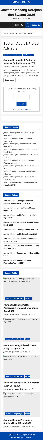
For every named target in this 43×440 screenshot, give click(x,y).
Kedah (27, 339)
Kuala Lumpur (28, 55)
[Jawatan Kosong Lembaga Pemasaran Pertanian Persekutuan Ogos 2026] (21, 289)
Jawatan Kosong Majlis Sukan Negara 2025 (20, 234)
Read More (10, 80)
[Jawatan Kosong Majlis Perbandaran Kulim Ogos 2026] (21, 367)
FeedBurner (26, 110)
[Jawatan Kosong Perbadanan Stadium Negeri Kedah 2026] (21, 404)
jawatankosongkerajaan (11, 66)
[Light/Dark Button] (16, 25)
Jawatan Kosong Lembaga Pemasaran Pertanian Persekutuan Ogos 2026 (20, 308)
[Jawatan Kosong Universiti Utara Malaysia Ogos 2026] (21, 330)
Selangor (28, 298)
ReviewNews (16, 437)
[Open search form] (22, 25)
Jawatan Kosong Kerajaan (13, 55)
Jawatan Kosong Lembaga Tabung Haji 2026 (20, 229)
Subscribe (36, 25)
